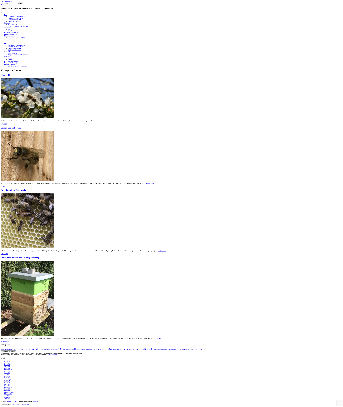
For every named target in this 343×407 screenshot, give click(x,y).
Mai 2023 (7, 365)
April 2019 (7, 373)
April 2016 (7, 398)
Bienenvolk (33, 349)
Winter (180, 349)
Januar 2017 (7, 389)
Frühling (61, 349)
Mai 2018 (7, 376)
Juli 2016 (6, 395)
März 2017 (7, 386)
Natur (99, 349)
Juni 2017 (7, 381)
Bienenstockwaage (9, 36)
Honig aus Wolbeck (6, 5)
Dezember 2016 (8, 390)
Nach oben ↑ (25, 404)
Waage (172, 349)
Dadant (41, 349)
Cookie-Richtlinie (52, 354)
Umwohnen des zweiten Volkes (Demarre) (20, 257)
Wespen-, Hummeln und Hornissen (18, 26)
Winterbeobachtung (187, 349)
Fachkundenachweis (53, 349)
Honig (6, 15)
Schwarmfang (134, 349)
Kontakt (10, 31)
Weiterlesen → (150, 183)
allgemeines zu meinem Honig (16, 16)
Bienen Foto (22, 349)
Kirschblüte (6, 75)
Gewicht (72, 349)
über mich (7, 28)
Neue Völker (107, 349)
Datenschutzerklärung (10, 34)
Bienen (15, 349)
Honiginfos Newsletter (14, 21)
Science (141, 349)
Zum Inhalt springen (6, 1)
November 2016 (8, 392)
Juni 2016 (7, 397)
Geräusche (68, 349)
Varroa (161, 349)
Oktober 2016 (8, 394)
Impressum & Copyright (11, 32)
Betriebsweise (8, 349)
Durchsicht (46, 349)
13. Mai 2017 (4, 186)
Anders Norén (15, 404)
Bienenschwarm (12, 24)
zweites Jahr (197, 349)
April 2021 (7, 366)
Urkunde (156, 349)
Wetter (176, 349)
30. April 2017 (5, 341)
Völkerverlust (167, 349)
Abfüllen (2, 349)
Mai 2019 (7, 371)
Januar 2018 (89, 349)
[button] (27, 98)
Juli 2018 (6, 374)
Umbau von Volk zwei (11, 128)
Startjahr (148, 348)
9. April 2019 (4, 124)
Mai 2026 (7, 361)
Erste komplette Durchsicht (13, 190)
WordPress (35, 401)
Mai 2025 (7, 363)
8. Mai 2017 (4, 254)
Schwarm (7, 23)
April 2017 (7, 384)
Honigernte (84, 349)
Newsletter (114, 349)
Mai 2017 (7, 382)
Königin (95, 349)
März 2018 (7, 377)
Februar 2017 (8, 387)
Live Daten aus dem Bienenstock (17, 37)
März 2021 (7, 368)
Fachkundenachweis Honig (15, 18)
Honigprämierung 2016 (14, 19)
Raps (118, 349)
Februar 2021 (8, 369)
